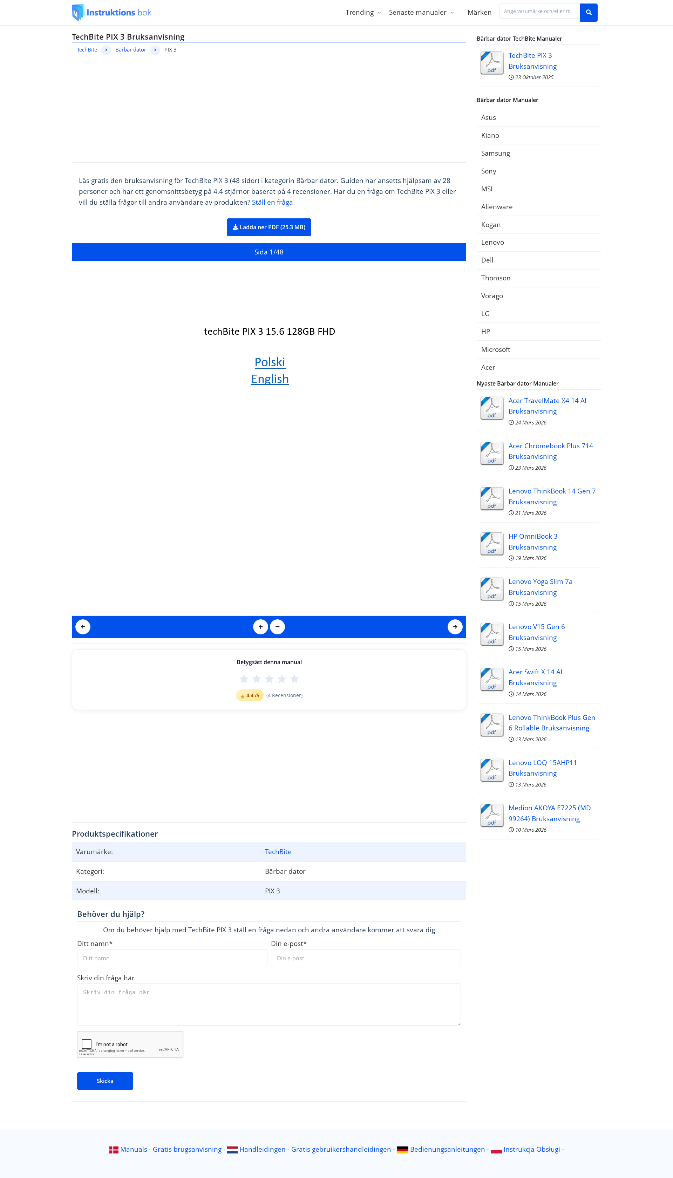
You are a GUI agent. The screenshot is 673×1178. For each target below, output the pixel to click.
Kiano (490, 135)
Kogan (491, 224)
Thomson (496, 277)
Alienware (497, 206)
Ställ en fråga (272, 202)
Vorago (492, 295)
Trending (360, 12)
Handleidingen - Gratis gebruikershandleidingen (315, 1149)
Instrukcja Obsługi (532, 1149)
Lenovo (492, 242)
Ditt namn (95, 943)
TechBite (87, 49)
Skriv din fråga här (106, 977)
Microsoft (495, 349)
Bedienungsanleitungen (447, 1149)
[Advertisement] (269, 108)
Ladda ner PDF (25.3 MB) (271, 227)
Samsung (495, 153)
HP (485, 331)
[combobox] (539, 11)
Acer (488, 367)
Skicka (105, 1081)
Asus (488, 117)
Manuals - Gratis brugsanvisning (171, 1149)
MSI (486, 188)
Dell (487, 260)
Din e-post (289, 943)
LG (485, 313)
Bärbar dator (130, 49)
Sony (488, 171)
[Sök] (589, 13)
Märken (480, 12)
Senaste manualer (418, 12)
